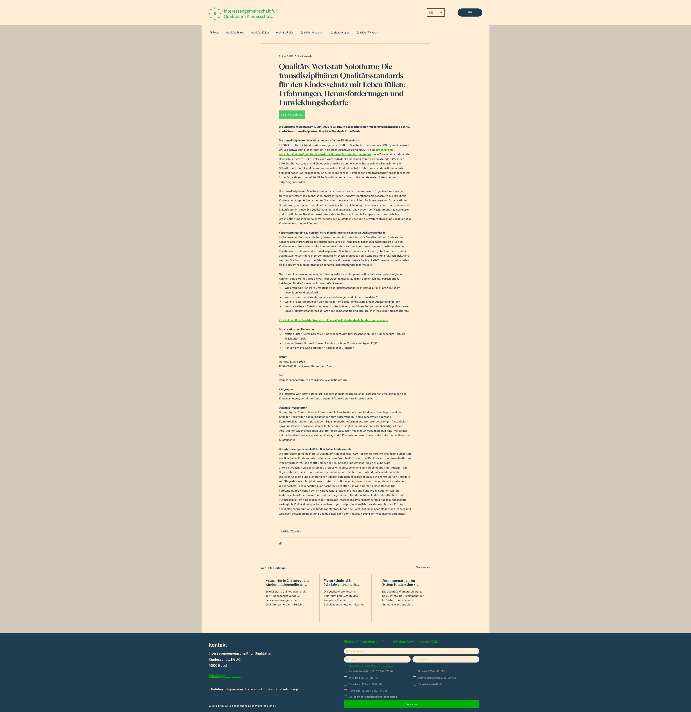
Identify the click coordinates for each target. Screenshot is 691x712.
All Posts (214, 32)
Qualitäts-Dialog (235, 32)
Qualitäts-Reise (284, 32)
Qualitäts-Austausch (312, 32)
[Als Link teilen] (280, 543)
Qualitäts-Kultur (260, 32)
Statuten (216, 689)
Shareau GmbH (267, 705)
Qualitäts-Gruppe (340, 32)
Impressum (234, 689)
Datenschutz (254, 689)
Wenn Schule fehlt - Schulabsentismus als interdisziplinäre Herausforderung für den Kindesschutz (343, 582)
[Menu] (470, 12)
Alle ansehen (423, 567)
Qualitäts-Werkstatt (367, 32)
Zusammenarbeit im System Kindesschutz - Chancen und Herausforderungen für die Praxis (403, 582)
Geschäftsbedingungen (283, 689)
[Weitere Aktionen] (410, 56)
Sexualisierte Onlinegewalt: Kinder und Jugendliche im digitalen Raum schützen (287, 582)
